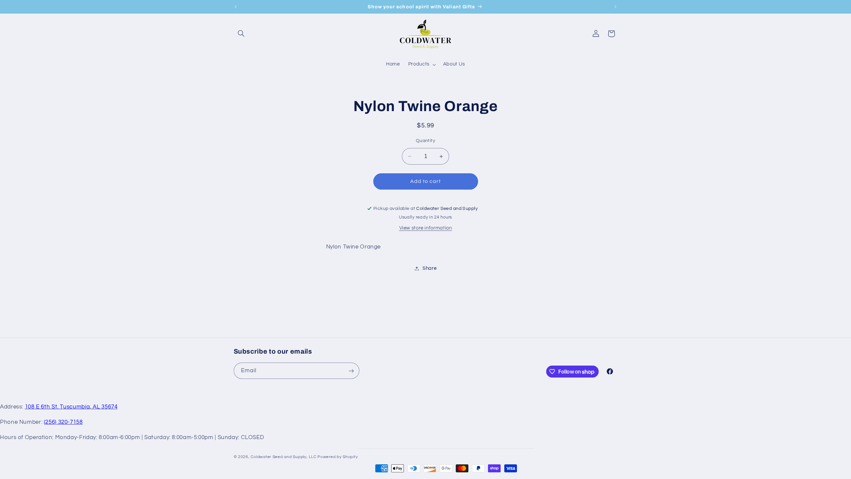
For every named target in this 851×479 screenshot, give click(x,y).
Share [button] (429, 268)
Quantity (425, 140)
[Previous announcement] (235, 6)
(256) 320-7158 (63, 422)
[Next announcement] (615, 6)
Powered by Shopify (337, 457)
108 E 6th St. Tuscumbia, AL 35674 (71, 407)
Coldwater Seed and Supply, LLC (283, 457)
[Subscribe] (351, 371)
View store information (425, 228)
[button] (241, 33)
